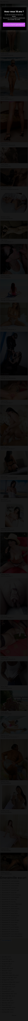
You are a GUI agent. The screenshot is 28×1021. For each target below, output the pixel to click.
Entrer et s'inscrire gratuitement (14, 24)
